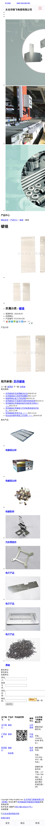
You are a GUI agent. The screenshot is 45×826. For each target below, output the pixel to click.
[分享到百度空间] (14, 321)
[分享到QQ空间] (9, 321)
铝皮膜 (11, 753)
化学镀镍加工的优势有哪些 (17, 396)
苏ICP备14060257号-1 (24, 807)
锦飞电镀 (8, 3)
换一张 (40, 700)
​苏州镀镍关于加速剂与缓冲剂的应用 (20, 401)
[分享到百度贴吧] (19, 321)
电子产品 (10, 573)
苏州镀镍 (19, 381)
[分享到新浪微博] (7, 321)
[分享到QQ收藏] (17, 321)
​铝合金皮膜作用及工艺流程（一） (19, 415)
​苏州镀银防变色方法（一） (17, 413)
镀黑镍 (10, 387)
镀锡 (10, 734)
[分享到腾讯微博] (12, 321)
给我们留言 (5, 818)
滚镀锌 (19, 3)
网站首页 (4, 220)
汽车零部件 (11, 542)
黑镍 (8, 665)
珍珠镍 (22, 387)
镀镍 (22, 3)
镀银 (25, 3)
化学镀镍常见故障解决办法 (17, 393)
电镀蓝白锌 (11, 450)
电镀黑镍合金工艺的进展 (16, 398)
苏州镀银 (36, 802)
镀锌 (28, 3)
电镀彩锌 (10, 511)
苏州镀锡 (21, 802)
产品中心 (14, 220)
